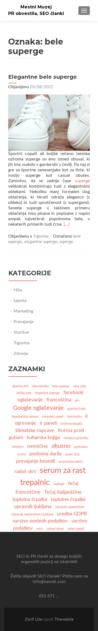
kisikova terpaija (71, 423)
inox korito (74, 416)
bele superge (60, 386)
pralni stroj (72, 454)
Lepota (20, 300)
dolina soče (24, 393)
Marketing (23, 311)
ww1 (39, 528)
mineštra (17, 446)
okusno (60, 446)
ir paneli (48, 423)
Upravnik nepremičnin (69, 507)
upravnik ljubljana (32, 506)
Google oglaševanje (38, 408)
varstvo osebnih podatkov (40, 521)
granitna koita (76, 408)
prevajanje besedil (35, 461)
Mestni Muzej (36, 7)
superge (82, 181)
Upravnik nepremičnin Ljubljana (32, 514)
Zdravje (21, 353)
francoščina (59, 399)
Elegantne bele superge (42, 77)
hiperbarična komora (25, 416)
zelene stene (55, 528)
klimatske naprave (35, 430)
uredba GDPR (72, 514)
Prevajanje (23, 322)
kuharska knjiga (43, 437)
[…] (67, 224)
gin (77, 400)
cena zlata (79, 386)
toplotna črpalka (30, 499)
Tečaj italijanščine (63, 492)
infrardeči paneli (52, 416)
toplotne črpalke (68, 499)
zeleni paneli (76, 528)
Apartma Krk (20, 386)
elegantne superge (40, 241)
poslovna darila (45, 454)
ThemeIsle (64, 619)
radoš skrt (25, 471)
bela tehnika (40, 386)
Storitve (21, 332)
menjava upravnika (76, 438)
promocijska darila (70, 461)
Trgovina (41, 236)
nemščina (37, 446)
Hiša (18, 290)
